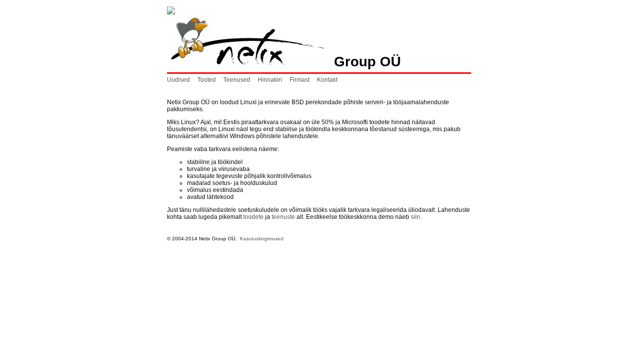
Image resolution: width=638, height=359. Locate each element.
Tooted (206, 79)
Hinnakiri (270, 79)
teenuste (283, 216)
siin (415, 216)
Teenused (236, 79)
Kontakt (327, 79)
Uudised (178, 79)
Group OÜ (363, 61)
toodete (253, 216)
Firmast (300, 79)
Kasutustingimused (262, 238)
